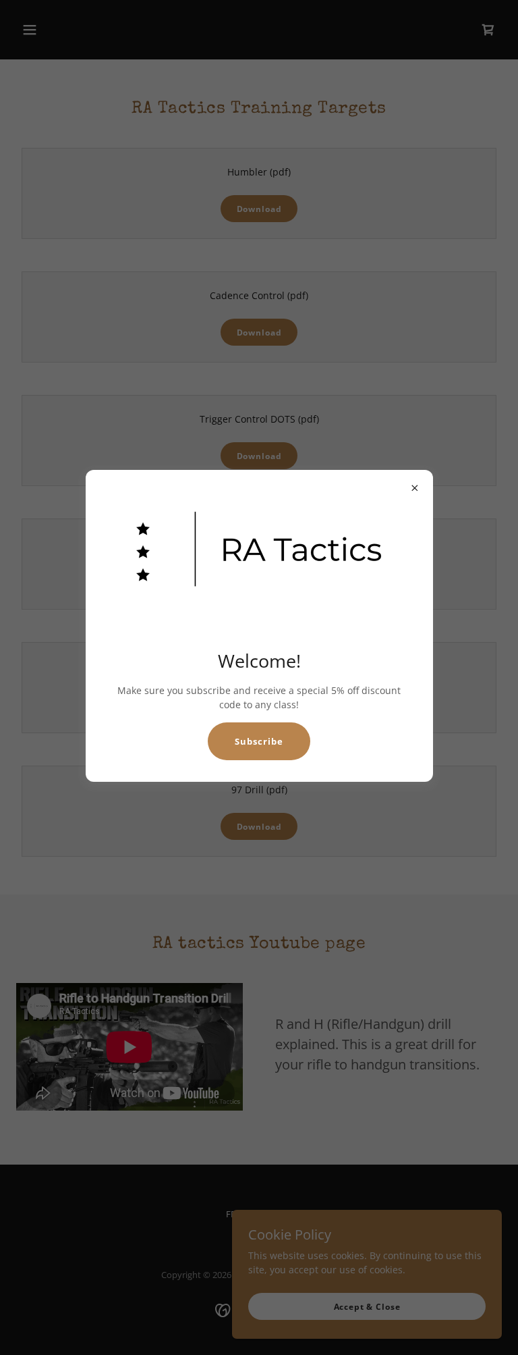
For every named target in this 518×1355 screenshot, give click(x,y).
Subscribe (259, 741)
